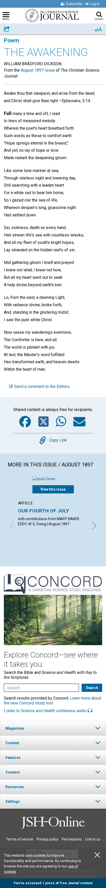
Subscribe (74, 4)
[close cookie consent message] (97, 855)
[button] (53, 728)
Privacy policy (47, 839)
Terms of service (19, 839)
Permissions (72, 839)
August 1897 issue (38, 70)
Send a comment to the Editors (41, 386)
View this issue (53, 489)
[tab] (53, 728)
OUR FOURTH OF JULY (43, 511)
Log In (95, 4)
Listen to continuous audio (45, 710)
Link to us (92, 839)
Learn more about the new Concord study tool (52, 700)
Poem (11, 40)
